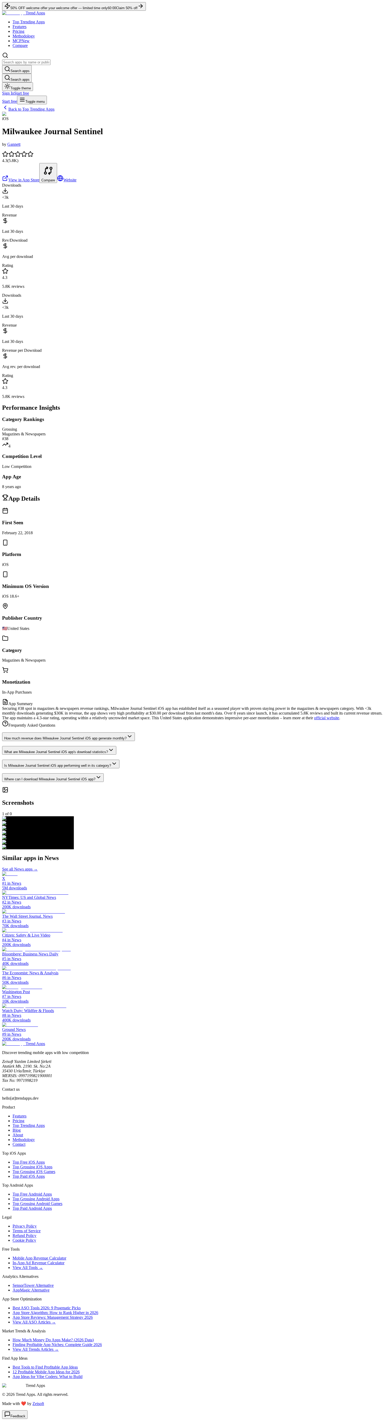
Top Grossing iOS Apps (32, 1167)
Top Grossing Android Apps (36, 1199)
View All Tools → (28, 1267)
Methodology (24, 36)
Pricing (18, 31)
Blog (17, 1130)
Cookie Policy (24, 1240)
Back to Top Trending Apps (31, 109)
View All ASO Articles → (34, 1322)
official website (326, 718)
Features (19, 26)
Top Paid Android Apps (32, 1208)
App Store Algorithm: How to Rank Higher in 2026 (55, 1312)
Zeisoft (38, 1403)
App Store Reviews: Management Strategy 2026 (53, 1317)
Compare (20, 45)
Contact (19, 1144)
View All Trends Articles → (36, 1349)
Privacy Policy (25, 1226)
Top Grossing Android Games (37, 1203)
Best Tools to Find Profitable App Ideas (45, 1367)
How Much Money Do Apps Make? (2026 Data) (53, 1340)
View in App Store (23, 180)
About (18, 1135)
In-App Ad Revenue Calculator (38, 1263)
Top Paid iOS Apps (29, 1176)
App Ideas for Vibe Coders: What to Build (47, 1376)
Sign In (8, 93)
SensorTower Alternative (33, 1285)
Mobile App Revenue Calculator (39, 1258)
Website (69, 180)
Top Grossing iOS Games (34, 1171)
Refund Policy (24, 1235)
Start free (21, 93)
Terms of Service (27, 1231)
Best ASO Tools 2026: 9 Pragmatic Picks (47, 1308)
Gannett (13, 144)
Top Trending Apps (29, 22)
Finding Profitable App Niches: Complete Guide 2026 (57, 1344)
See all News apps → (20, 869)
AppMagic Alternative (31, 1290)
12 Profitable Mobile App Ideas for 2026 (46, 1372)
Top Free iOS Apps (29, 1162)
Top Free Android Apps (32, 1194)
